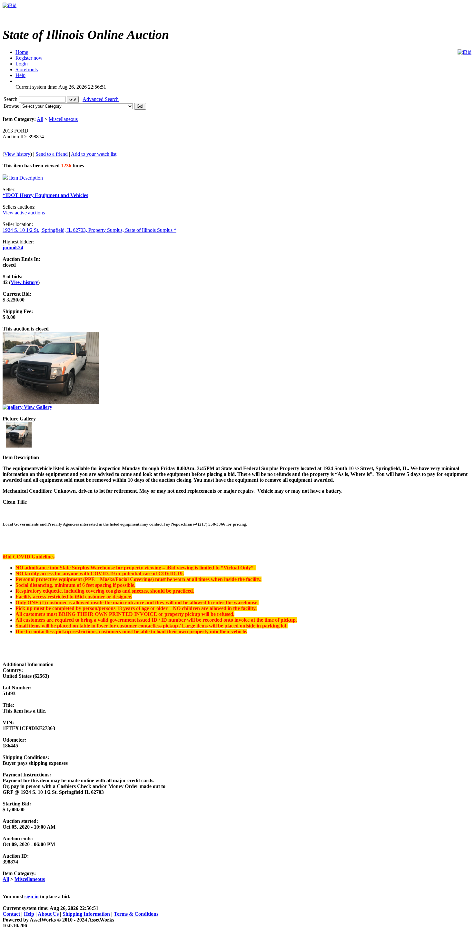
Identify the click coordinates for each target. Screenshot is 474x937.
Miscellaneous (63, 119)
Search (11, 99)
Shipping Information (86, 914)
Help (29, 914)
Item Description (26, 178)
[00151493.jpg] (19, 446)
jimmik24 (13, 247)
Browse (12, 106)
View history (17, 154)
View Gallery (37, 407)
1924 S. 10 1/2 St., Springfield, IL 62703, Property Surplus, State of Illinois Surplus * (89, 230)
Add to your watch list (93, 154)
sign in (32, 896)
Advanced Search (101, 99)
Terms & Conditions (136, 914)
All (40, 119)
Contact (12, 914)
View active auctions (24, 212)
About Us (48, 914)
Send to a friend (51, 154)
